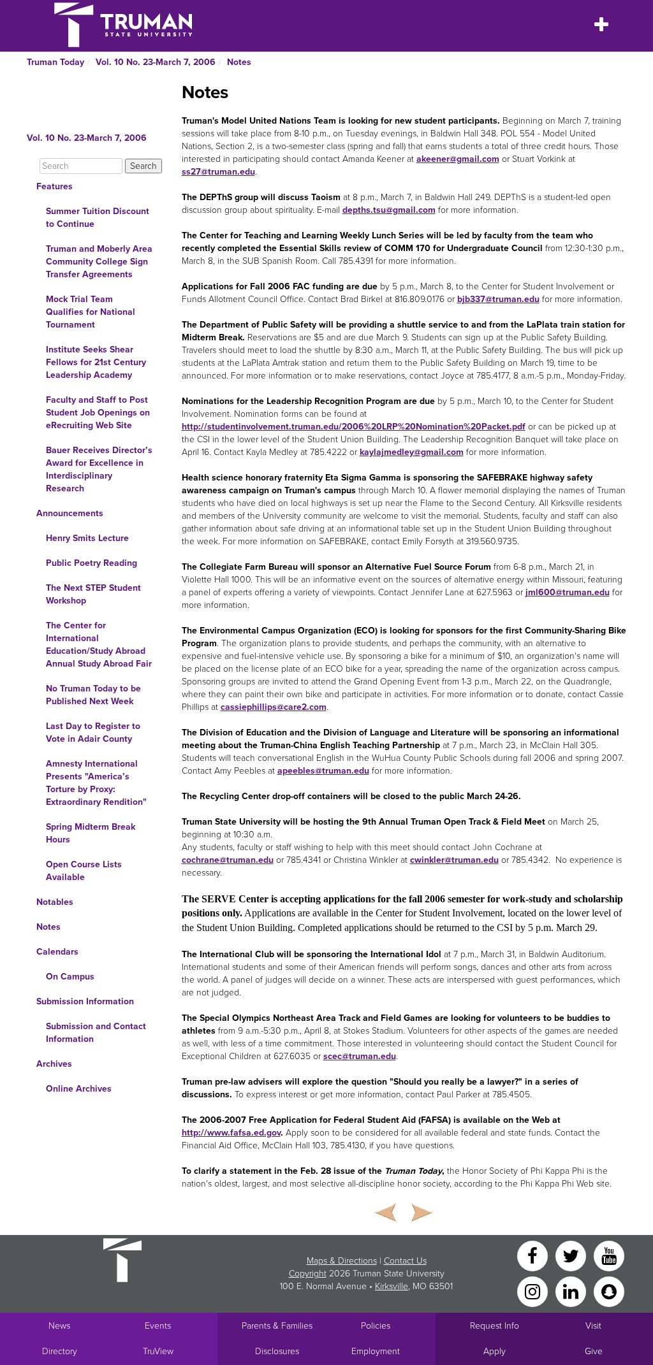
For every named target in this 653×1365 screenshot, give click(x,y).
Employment (375, 1351)
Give (594, 1351)
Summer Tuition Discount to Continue (97, 217)
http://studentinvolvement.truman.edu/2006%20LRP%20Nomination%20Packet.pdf (353, 426)
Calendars (57, 951)
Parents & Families (277, 1325)
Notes (239, 62)
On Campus (70, 976)
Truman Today (55, 62)
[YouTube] (609, 1255)
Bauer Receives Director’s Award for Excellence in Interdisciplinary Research (99, 469)
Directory (59, 1351)
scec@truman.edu (359, 1056)
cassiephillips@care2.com (273, 707)
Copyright (307, 1273)
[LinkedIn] (572, 1290)
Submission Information (85, 1001)
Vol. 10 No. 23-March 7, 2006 (156, 62)
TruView (158, 1351)
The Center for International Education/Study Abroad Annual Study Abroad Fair (99, 644)
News (59, 1325)
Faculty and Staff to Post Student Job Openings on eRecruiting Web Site (98, 412)
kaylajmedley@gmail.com (412, 452)
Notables (54, 902)
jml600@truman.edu (567, 592)
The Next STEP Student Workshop (93, 594)
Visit (593, 1325)
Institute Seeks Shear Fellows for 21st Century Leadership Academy (96, 362)
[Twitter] (572, 1255)
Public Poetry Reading (91, 563)
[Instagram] (534, 1290)
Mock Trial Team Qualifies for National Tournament (90, 312)
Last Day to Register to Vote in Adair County (93, 732)
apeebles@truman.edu (323, 770)
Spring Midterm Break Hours (90, 833)
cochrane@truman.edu (228, 860)
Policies (375, 1325)
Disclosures (277, 1351)
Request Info (494, 1325)
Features (54, 186)
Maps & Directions (342, 1260)
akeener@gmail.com (457, 159)
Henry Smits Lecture (87, 538)
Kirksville (391, 1286)
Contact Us (405, 1260)
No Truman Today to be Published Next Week (93, 695)
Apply (494, 1351)
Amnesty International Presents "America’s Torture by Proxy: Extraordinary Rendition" (96, 782)
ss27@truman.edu (218, 171)
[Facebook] (534, 1255)
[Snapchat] (609, 1290)
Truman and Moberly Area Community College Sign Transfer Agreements (99, 261)
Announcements (69, 513)
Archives (54, 1063)
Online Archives (79, 1088)
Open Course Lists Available (84, 871)
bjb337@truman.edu (498, 299)
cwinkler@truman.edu (454, 860)
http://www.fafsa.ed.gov (231, 1132)
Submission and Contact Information (96, 1032)
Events (158, 1325)
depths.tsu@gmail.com (389, 210)
